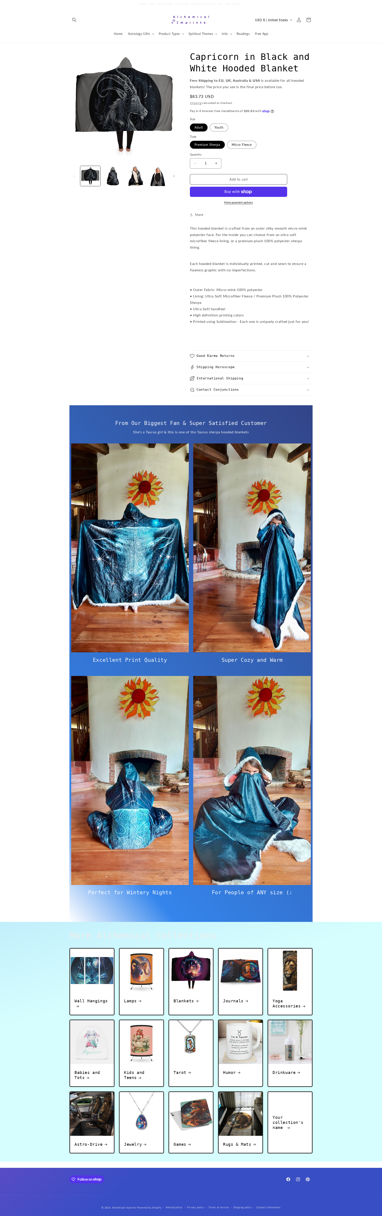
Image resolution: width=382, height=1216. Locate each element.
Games (180, 1144)
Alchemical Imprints (124, 1207)
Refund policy (174, 1207)
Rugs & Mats (237, 1144)
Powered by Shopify (149, 1207)
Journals (233, 1001)
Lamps (130, 1001)
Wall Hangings (91, 1001)
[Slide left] (74, 176)
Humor (229, 1072)
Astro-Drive (88, 1144)
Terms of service (218, 1207)
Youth (218, 127)
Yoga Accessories (287, 1003)
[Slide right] (174, 176)
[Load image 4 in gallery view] (157, 176)
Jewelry (133, 1144)
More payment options (238, 202)
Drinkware (284, 1072)
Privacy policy (195, 1207)
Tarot (180, 1072)
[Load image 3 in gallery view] (135, 176)
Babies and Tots (87, 1075)
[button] (74, 20)
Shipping (196, 103)
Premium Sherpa (207, 145)
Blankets (184, 1001)
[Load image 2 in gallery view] (113, 176)
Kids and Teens (134, 1075)
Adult (199, 127)
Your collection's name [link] (288, 1122)
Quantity (196, 154)
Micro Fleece (242, 145)
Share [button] (199, 215)
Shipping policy (242, 1207)
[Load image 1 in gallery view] (90, 176)
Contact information (268, 1207)
